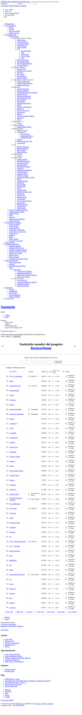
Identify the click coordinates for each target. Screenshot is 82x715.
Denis (11, 381)
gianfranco (13, 485)
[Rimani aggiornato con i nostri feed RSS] (23, 6)
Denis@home (21, 69)
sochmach (13, 527)
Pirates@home (21, 185)
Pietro (11, 570)
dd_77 (12, 546)
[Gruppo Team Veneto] (29, 499)
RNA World (20, 74)
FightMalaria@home (23, 161)
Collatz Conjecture (23, 91)
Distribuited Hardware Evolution (27, 92)
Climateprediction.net (23, 82)
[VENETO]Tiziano (16, 498)
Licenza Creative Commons (44, 704)
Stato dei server (13, 255)
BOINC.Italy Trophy (15, 253)
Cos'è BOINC (13, 291)
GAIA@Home (21, 47)
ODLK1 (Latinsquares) (24, 107)
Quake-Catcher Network (24, 83)
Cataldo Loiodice (15, 456)
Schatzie (12, 593)
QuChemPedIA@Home (24, 63)
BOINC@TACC (22, 130)
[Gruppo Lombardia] (29, 409)
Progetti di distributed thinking (18, 210)
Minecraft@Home (22, 148)
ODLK (19, 105)
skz (11, 565)
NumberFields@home (24, 103)
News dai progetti (14, 31)
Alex (11, 556)
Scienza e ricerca (14, 33)
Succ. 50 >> (41, 612)
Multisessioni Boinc (23, 284)
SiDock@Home (22, 78)
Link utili (12, 264)
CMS (22, 53)
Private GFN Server (23, 110)
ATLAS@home (26, 51)
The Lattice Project (23, 163)
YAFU (19, 119)
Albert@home (21, 40)
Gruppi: (7, 11)
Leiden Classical (22, 159)
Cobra (11, 428)
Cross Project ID (22, 280)
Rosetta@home (21, 76)
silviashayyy (13, 423)
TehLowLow (14, 447)
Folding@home (14, 213)
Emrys (12, 584)
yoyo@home (21, 143)
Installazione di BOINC (24, 273)
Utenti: (7, 9)
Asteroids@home (22, 42)
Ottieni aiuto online (15, 262)
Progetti (11, 29)
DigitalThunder (14, 390)
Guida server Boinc (23, 286)
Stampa (7, 315)
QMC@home (21, 208)
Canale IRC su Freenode (16, 230)
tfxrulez (12, 405)
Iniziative (12, 235)
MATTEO (13, 489)
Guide (11, 268)
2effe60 (12, 603)
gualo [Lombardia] (15, 409)
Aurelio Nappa (14, 475)
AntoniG (12, 442)
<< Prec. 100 (19, 612)
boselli (12, 466)
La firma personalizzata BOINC (27, 282)
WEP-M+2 (20, 118)
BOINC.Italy (13, 293)
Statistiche (8, 307)
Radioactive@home (23, 85)
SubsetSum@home (27, 136)
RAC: (6, 15)
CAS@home (21, 199)
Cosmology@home (23, 44)
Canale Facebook (14, 224)
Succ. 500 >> (62, 612)
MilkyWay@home (22, 60)
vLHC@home (25, 56)
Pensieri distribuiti (14, 297)
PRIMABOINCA (22, 204)
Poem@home (21, 186)
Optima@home (21, 190)
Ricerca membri (14, 257)
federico (12, 480)
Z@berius (13, 400)
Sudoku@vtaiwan (22, 174)
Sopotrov (12, 461)
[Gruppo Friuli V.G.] (29, 376)
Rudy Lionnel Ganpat (16, 471)
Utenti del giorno (10, 669)
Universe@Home (22, 65)
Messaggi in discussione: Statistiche (12, 626)
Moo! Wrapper (21, 100)
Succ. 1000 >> (73, 612)
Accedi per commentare (8, 624)
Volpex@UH (21, 195)
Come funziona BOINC (24, 271)
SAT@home (21, 203)
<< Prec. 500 (8, 612)
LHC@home (25, 54)
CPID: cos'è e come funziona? (14, 661)
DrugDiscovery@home (24, 71)
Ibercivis (19, 139)
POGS (19, 188)
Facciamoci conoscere (16, 241)
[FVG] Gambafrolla (16, 376)
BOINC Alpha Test (23, 147)
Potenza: (7, 13)
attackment (13, 452)
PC (11, 537)
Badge (11, 237)
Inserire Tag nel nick (23, 277)
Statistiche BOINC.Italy (16, 248)
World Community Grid (24, 141)
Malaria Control (22, 165)
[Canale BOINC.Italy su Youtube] (11, 6)
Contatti (7, 697)
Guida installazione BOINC (13, 656)
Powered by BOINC (7, 700)
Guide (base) (17, 269)
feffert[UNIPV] (14, 494)
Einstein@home (22, 45)
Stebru (12, 518)
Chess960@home (22, 181)
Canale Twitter (13, 226)
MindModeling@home (24, 127)
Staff (6, 693)
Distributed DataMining (24, 170)
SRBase (19, 114)
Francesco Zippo (15, 523)
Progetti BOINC (14, 36)
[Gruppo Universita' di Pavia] (29, 494)
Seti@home (20, 194)
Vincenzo (13, 607)
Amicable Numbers (23, 89)
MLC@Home (21, 150)
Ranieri (12, 419)
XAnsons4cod (21, 206)
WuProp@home (22, 152)
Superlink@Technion (23, 166)
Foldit (10, 215)
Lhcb (22, 58)
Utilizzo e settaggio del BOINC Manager (18, 658)
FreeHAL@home (22, 176)
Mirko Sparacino (15, 551)
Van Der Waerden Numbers (25, 116)
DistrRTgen (20, 183)
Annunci (11, 289)
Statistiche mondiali (15, 246)
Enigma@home (22, 197)
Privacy (7, 695)
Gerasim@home (22, 94)
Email (6, 317)
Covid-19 (12, 217)
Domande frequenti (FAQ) (17, 266)
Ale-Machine (14, 438)
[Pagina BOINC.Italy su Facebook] (4, 6)
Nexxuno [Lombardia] (17, 414)
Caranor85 (13, 433)
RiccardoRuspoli (15, 504)
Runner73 (13, 589)
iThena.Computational (24, 96)
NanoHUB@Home (23, 62)
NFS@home (21, 101)
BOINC (11, 27)
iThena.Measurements (24, 98)
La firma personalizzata (12, 660)
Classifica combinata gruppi (17, 251)
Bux (11, 598)
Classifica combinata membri (18, 250)
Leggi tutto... (5, 630)
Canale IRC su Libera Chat (17, 232)
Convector (20, 168)
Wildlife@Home (26, 138)
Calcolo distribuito (14, 295)
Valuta (3, 336)
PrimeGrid (20, 109)
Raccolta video (9, 671)
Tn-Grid (19, 156)
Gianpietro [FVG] (15, 386)
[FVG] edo (13, 508)
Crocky (12, 395)
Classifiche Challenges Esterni (18, 259)
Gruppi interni (13, 233)
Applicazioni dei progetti (16, 212)
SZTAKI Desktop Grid (24, 192)
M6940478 (13, 560)
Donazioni (8, 691)
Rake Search (21, 112)
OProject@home (22, 172)
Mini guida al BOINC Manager (27, 275)
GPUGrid (20, 72)
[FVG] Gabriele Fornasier (18, 541)
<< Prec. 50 (28, 612)
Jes (10, 579)
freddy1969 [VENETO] (17, 574)
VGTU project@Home (24, 201)
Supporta (7, 690)
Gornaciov (13, 513)
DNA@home (25, 134)
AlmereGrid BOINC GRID (25, 177)
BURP (19, 179)
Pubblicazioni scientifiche (17, 219)
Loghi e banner (13, 239)
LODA (19, 123)
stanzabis (12, 532)
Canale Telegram (14, 228)
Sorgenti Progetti (14, 221)
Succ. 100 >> (51, 612)
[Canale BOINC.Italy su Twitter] (16, 6)
